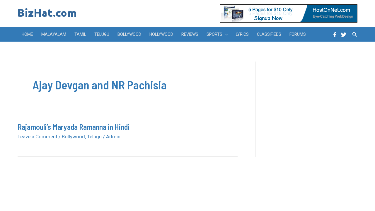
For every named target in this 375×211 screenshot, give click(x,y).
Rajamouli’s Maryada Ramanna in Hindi (73, 126)
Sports (214, 34)
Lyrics (242, 34)
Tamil (80, 34)
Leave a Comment (37, 136)
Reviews (189, 34)
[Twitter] (343, 34)
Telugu (101, 34)
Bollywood (129, 34)
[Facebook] (335, 34)
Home (27, 34)
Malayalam (53, 34)
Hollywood (161, 34)
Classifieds (269, 34)
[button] (225, 34)
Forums (297, 34)
